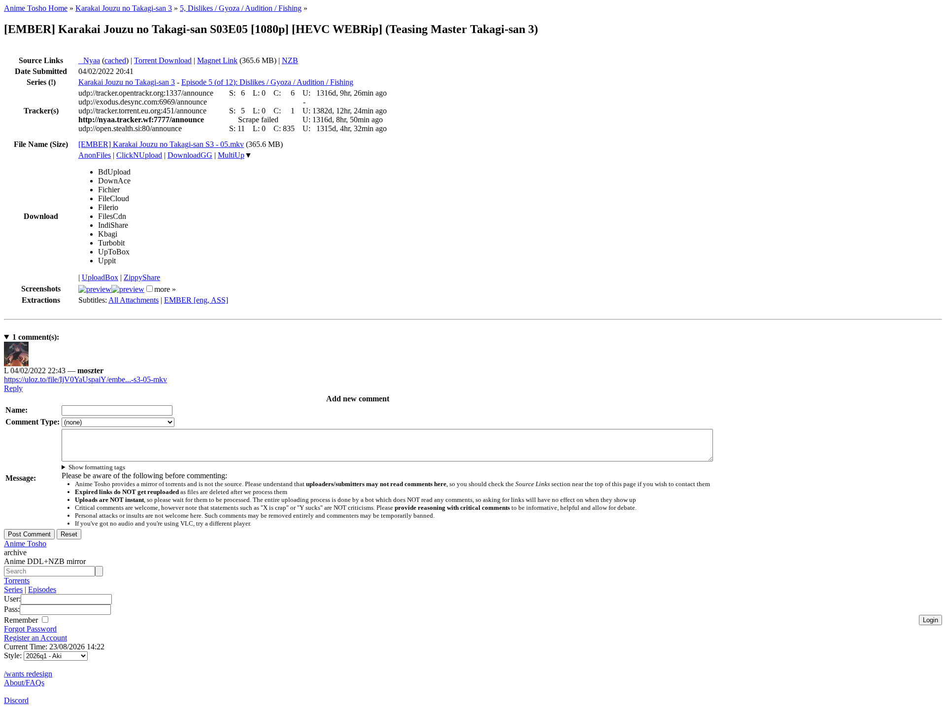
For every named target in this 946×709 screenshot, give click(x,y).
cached (115, 60)
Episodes (42, 589)
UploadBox (100, 277)
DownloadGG (190, 155)
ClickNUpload (139, 155)
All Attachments (133, 300)
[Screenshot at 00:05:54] (127, 289)
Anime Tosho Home (36, 8)
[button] (149, 288)
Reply (13, 388)
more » (165, 289)
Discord (16, 700)
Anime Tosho (25, 543)
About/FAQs (24, 682)
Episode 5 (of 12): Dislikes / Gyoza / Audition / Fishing (267, 82)
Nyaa (89, 60)
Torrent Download (163, 60)
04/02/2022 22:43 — (53, 370)
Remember (22, 620)
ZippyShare (142, 277)
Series (13, 589)
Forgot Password (30, 629)
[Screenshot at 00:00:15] (94, 289)
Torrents (17, 580)
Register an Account (35, 638)
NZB (290, 60)
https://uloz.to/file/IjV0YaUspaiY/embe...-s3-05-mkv (85, 379)
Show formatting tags (96, 467)
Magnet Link (217, 60)
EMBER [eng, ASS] (196, 300)
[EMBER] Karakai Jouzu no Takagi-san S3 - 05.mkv (161, 144)
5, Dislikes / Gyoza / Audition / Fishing (241, 8)
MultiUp (231, 155)
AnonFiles (94, 155)
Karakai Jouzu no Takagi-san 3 (123, 8)
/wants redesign (28, 674)
